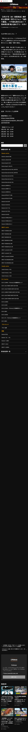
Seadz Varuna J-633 (6, 276)
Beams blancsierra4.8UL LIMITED (10, 172)
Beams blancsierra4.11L (7, 179)
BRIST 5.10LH (5, 344)
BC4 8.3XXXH (5, 314)
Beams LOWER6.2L (6, 185)
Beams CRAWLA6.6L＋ (7, 217)
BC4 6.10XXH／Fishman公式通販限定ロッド (12, 308)
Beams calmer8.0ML (6, 156)
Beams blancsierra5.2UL (7, 182)
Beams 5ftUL (5, 334)
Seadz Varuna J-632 (6, 272)
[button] (25, 686)
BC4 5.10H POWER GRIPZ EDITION (10, 295)
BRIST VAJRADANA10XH (7, 259)
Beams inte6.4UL (6, 204)
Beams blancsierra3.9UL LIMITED (10, 169)
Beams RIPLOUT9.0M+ (7, 198)
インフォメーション (14, 27)
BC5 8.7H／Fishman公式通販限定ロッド (11, 318)
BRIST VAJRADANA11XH (7, 263)
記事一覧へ (14, 677)
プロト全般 (4, 327)
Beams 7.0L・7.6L (6, 337)
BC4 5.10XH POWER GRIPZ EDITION (10, 298)
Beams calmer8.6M (6, 159)
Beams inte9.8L (5, 214)
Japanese (5, 1)
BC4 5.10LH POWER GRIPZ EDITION (10, 289)
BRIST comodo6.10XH (7, 250)
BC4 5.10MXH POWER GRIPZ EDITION (11, 292)
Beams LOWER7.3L (6, 188)
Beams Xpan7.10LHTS (7, 166)
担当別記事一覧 (5, 351)
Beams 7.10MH (5, 340)
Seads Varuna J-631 (6, 269)
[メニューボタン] (26, 4)
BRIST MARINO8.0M (6, 234)
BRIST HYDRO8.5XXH (7, 230)
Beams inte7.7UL (6, 208)
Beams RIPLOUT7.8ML (7, 195)
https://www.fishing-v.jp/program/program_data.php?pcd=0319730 (12, 120)
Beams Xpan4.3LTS (6, 163)
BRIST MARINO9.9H (6, 237)
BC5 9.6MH (4, 321)
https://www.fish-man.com (11, 673)
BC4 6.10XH (4, 305)
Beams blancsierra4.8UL (7, 176)
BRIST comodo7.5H (6, 253)
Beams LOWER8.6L (6, 192)
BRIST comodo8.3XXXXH (8, 256)
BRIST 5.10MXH (5, 347)
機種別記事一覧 (5, 149)
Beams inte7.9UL (6, 211)
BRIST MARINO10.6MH (7, 240)
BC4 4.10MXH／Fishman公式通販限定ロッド (12, 282)
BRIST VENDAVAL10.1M (7, 246)
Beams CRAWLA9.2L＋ (7, 224)
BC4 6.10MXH (5, 301)
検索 (2, 143)
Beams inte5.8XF (6, 201)
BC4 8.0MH (4, 311)
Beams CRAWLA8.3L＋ (7, 221)
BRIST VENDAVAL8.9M (7, 243)
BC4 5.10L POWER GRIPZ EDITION (10, 285)
